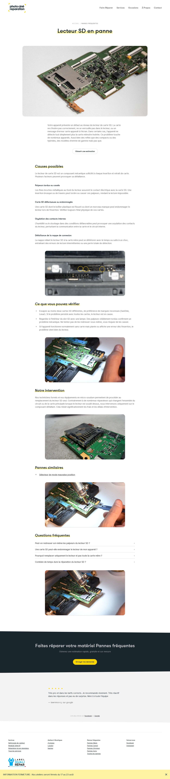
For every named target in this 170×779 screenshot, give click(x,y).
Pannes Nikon (92, 742)
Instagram (130, 745)
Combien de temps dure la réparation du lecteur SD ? (60, 562)
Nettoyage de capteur (16, 742)
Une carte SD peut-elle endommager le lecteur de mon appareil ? (66, 549)
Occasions (133, 7)
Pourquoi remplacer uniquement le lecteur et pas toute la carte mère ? (68, 555)
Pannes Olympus (93, 748)
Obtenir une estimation (85, 151)
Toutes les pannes (94, 753)
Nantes (50, 748)
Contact (158, 7)
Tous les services (14, 750)
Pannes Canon (92, 745)
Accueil (75, 23)
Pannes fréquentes (89, 23)
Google (97, 715)
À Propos (146, 7)
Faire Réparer (106, 7)
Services (121, 7)
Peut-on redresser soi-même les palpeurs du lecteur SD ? (62, 543)
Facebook (88, 715)
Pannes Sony (92, 750)
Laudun (50, 745)
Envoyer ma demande (85, 662)
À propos (51, 742)
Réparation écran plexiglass (18, 748)
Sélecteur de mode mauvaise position (57, 474)
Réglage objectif (14, 745)
